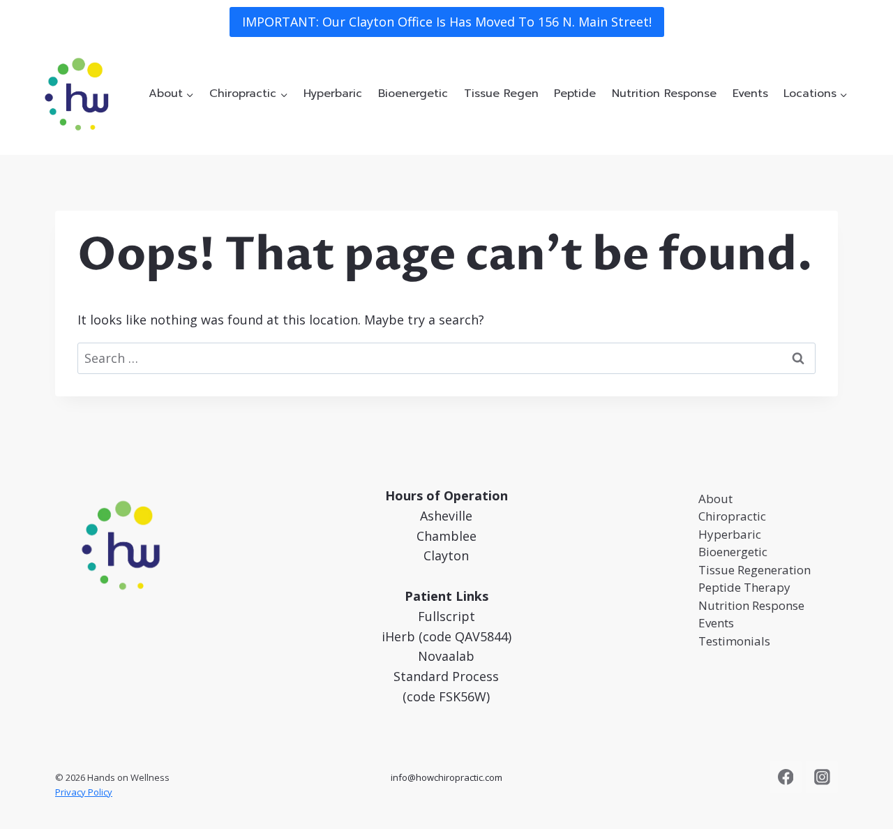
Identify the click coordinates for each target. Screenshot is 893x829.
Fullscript (446, 616)
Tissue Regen (501, 93)
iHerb (398, 636)
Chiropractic (732, 516)
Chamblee (446, 536)
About (715, 499)
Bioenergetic (413, 93)
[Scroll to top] (861, 804)
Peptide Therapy (744, 587)
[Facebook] (786, 777)
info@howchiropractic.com (446, 777)
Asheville (446, 515)
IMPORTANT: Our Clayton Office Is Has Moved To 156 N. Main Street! (447, 21)
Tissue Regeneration (754, 570)
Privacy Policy (83, 792)
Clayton (446, 555)
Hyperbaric (332, 93)
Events (750, 93)
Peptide (575, 93)
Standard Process (446, 676)
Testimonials (734, 641)
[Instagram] (822, 777)
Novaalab (446, 656)
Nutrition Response (664, 93)
